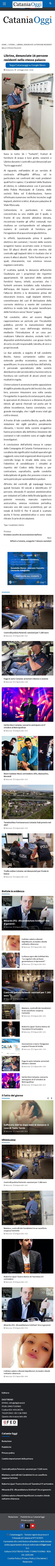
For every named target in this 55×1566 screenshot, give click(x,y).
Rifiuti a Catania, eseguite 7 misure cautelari (30, 539)
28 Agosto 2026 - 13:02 (39, 1016)
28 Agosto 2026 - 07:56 (21, 927)
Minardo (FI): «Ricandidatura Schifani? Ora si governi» (27, 1325)
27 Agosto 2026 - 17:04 (39, 1049)
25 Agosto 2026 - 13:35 (21, 828)
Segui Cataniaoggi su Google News (27, 65)
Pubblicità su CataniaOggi (32, 1516)
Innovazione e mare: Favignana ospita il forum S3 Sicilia (35, 1045)
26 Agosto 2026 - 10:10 (21, 731)
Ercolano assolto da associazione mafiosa (23, 533)
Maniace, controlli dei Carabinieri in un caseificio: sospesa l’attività (36, 1010)
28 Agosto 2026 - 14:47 (21, 636)
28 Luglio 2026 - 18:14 (23, 1131)
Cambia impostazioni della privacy (17, 1458)
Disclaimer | (41, 1558)
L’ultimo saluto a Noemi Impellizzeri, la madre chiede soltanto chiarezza (34, 941)
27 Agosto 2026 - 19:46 (39, 947)
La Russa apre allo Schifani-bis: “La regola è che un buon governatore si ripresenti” (35, 958)
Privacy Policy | (29, 1558)
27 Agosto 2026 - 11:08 (21, 682)
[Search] (50, 3)
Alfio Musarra (10, 1131)
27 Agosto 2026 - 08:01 (39, 964)
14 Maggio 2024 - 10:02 (25, 70)
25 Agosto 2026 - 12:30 (21, 877)
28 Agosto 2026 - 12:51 (39, 1032)
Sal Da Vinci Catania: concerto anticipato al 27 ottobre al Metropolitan (24, 726)
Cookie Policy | (15, 1558)
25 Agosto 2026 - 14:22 (21, 779)
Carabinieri (13, 525)
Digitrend (46, 1544)
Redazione (10, 70)
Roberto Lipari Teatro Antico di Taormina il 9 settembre (36, 1027)
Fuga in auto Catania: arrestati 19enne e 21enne (26, 678)
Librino (21, 525)
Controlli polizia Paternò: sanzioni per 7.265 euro (26, 632)
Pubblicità (6, 1447)
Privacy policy (8, 1453)
